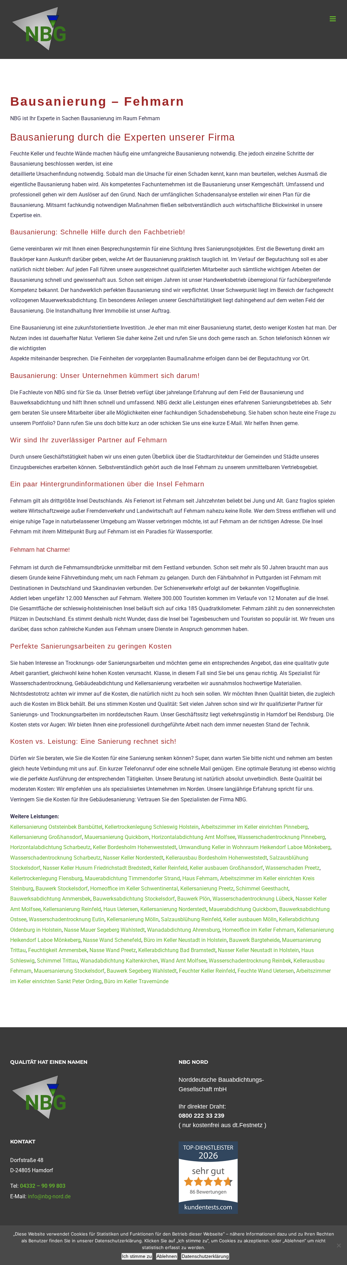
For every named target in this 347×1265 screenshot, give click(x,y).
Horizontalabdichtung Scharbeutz (50, 847)
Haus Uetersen (120, 909)
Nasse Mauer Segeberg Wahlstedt (104, 930)
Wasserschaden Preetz (292, 868)
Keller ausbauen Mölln (250, 919)
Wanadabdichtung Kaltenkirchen (119, 960)
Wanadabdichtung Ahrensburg (183, 930)
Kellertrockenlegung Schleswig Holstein (152, 827)
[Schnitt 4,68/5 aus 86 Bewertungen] (208, 1145)
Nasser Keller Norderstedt (133, 858)
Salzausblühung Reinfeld (191, 919)
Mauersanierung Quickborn (116, 837)
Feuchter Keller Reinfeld (207, 971)
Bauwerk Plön (193, 898)
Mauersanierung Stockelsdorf (69, 971)
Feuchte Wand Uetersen (266, 971)
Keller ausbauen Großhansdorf (226, 868)
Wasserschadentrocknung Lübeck (252, 898)
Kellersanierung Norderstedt (173, 909)
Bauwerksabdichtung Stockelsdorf (134, 898)
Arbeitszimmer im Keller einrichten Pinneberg (254, 827)
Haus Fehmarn (200, 878)
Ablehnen (167, 1256)
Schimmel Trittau (57, 960)
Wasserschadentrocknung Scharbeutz (55, 858)
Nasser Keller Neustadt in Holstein (258, 950)
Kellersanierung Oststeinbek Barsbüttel (56, 827)
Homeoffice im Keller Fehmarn (258, 930)
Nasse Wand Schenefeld (112, 940)
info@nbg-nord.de (49, 1196)
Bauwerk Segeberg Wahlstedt (142, 971)
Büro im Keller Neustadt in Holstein (185, 940)
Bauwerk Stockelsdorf (62, 888)
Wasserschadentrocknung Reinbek (250, 960)
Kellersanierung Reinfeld (72, 909)
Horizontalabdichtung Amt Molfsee (193, 837)
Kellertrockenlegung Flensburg (46, 878)
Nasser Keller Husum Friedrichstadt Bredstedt (97, 868)
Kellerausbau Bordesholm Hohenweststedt (216, 858)
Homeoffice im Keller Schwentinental (134, 888)
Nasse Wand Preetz (112, 950)
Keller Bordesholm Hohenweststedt (134, 847)
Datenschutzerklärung (205, 1256)
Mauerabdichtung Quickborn (243, 909)
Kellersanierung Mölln (133, 919)
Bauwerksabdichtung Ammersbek (50, 898)
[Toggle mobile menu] (333, 18)
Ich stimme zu (137, 1256)
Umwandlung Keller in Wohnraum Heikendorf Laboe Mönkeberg (254, 847)
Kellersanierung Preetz (206, 888)
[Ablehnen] (338, 1245)
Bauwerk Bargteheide (254, 940)
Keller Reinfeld (170, 868)
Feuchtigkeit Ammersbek (57, 950)
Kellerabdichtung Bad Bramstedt (177, 950)
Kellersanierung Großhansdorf (46, 837)
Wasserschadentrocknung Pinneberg (281, 837)
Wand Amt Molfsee (183, 960)
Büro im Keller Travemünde (136, 981)
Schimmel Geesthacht (262, 888)
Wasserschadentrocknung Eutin (66, 919)
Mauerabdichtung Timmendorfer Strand (132, 878)
